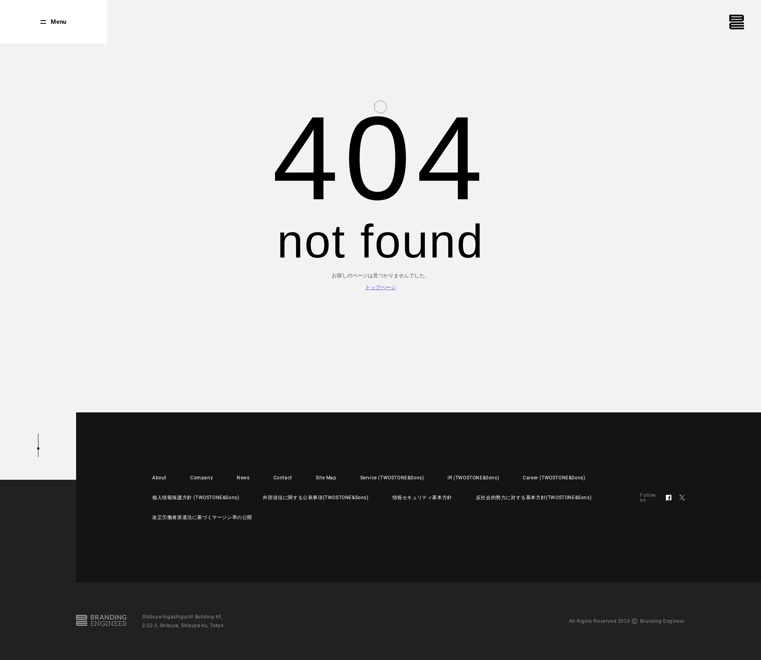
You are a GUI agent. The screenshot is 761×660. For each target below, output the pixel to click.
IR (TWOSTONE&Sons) (473, 478)
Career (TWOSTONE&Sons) (554, 478)
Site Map (326, 478)
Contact (282, 478)
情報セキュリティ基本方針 (422, 497)
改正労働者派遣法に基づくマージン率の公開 (202, 517)
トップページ (380, 287)
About (159, 478)
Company (201, 478)
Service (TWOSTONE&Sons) (392, 478)
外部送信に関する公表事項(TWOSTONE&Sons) (315, 497)
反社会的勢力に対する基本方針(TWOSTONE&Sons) (533, 497)
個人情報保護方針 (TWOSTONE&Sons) (195, 497)
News (243, 478)
